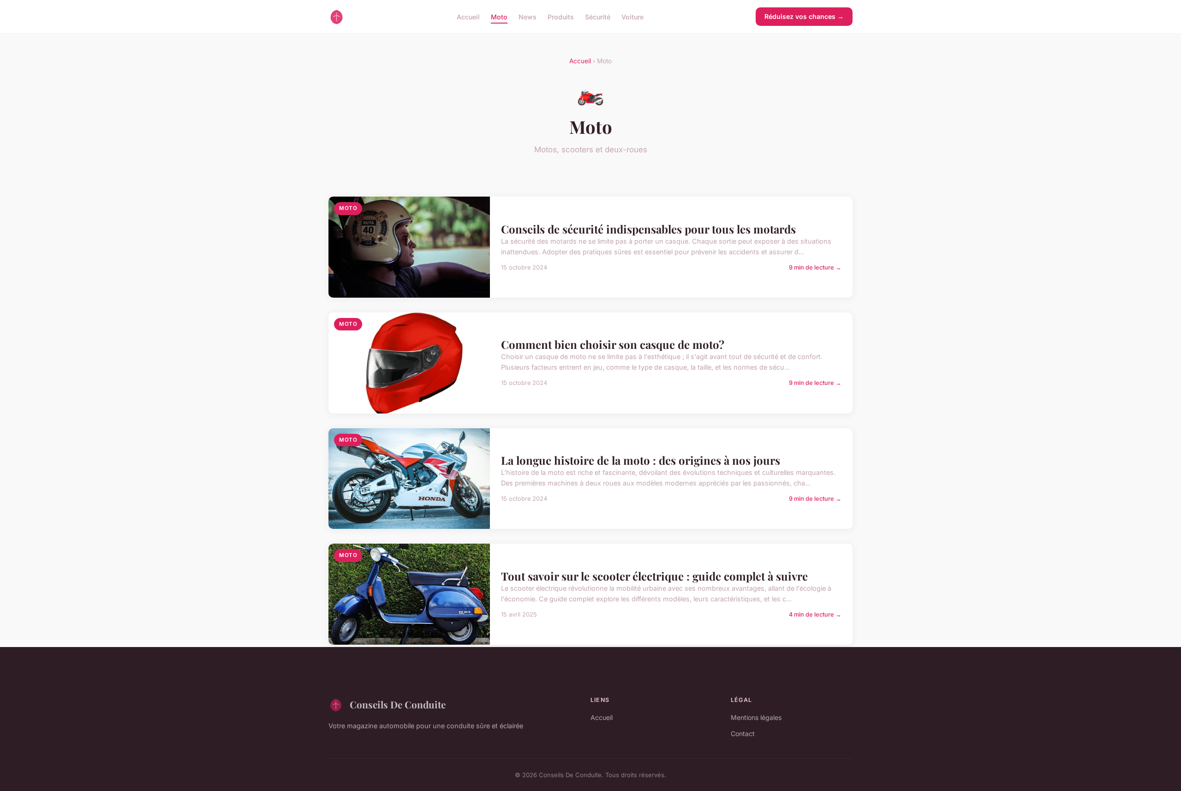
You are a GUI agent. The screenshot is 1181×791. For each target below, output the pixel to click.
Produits (561, 16)
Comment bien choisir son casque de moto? (612, 344)
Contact (743, 733)
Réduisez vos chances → (804, 16)
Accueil (468, 16)
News (528, 16)
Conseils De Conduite (398, 704)
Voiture (632, 16)
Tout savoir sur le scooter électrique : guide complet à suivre (654, 576)
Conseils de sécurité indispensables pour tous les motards (648, 229)
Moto (499, 16)
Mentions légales (756, 717)
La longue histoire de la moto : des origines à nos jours (640, 460)
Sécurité (597, 16)
